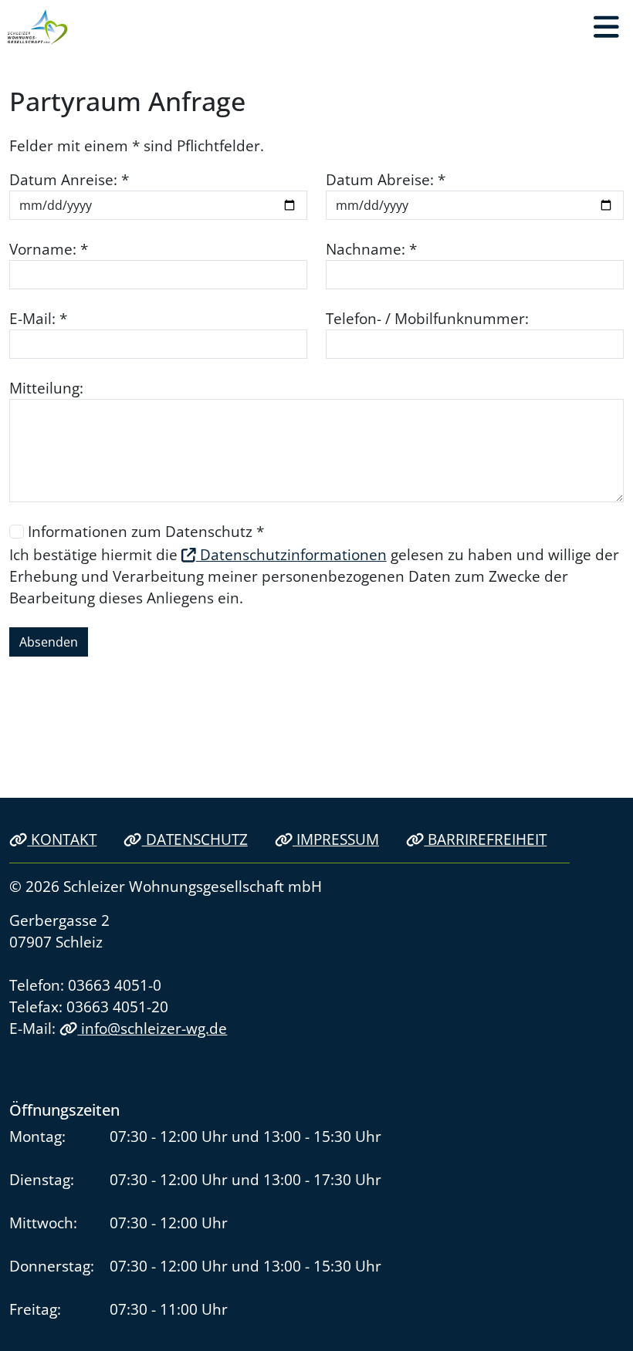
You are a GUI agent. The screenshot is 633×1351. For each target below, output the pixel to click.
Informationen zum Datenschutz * (146, 531)
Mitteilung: (46, 387)
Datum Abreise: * (385, 179)
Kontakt (61, 839)
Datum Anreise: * (69, 179)
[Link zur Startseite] (38, 27)
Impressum (336, 839)
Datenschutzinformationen (291, 554)
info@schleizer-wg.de (152, 1028)
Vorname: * (48, 248)
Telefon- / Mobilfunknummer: (427, 318)
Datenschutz (194, 839)
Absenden (48, 641)
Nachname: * (371, 248)
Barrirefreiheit (485, 839)
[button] (606, 27)
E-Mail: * (38, 318)
